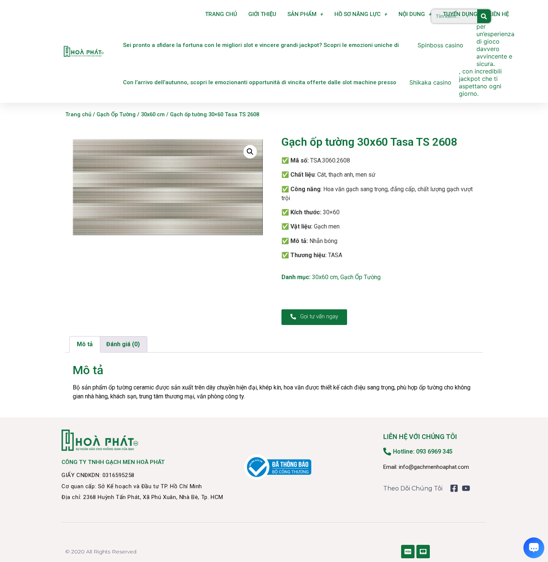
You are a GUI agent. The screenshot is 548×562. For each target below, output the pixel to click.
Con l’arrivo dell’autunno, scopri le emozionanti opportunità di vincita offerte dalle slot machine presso (259, 82)
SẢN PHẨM (301, 14)
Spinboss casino (440, 45)
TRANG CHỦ (221, 14)
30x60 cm (153, 114)
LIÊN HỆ (499, 14)
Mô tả (85, 344)
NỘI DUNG (412, 14)
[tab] (84, 344)
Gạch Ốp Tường (116, 114)
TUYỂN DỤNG (460, 14)
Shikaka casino (430, 82)
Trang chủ (78, 114)
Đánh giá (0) (123, 344)
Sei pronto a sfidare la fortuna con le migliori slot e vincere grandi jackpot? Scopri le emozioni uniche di (261, 45)
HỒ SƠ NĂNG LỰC (357, 14)
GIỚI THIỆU (262, 14)
